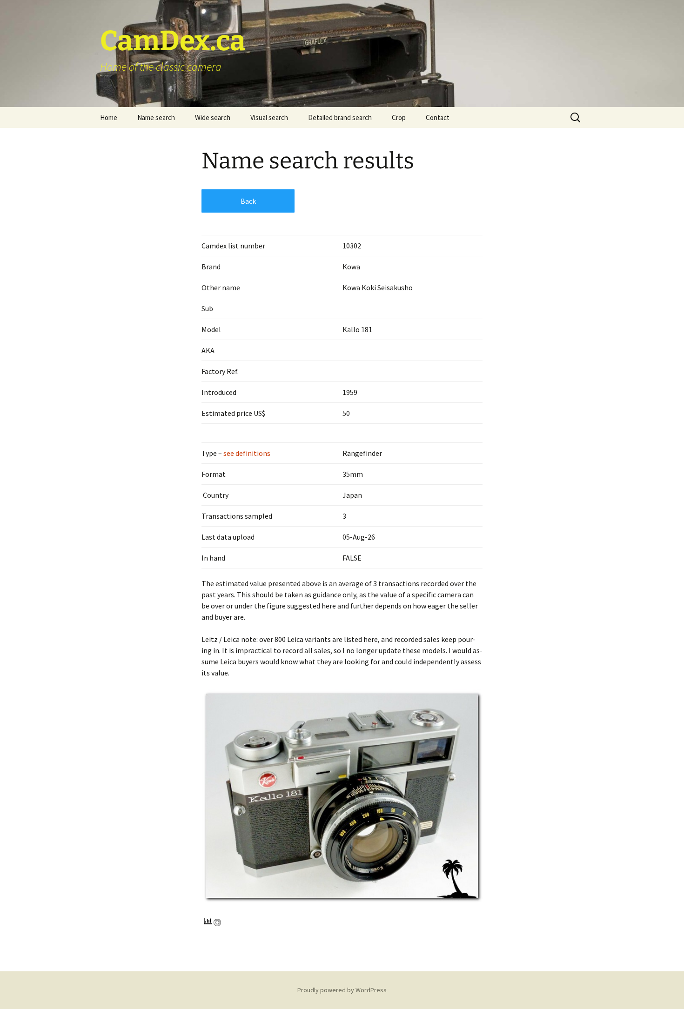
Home (108, 117)
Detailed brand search (340, 117)
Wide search (212, 117)
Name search (156, 117)
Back (248, 201)
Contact (437, 117)
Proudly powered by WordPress (342, 990)
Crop (399, 117)
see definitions (246, 453)
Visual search (269, 117)
